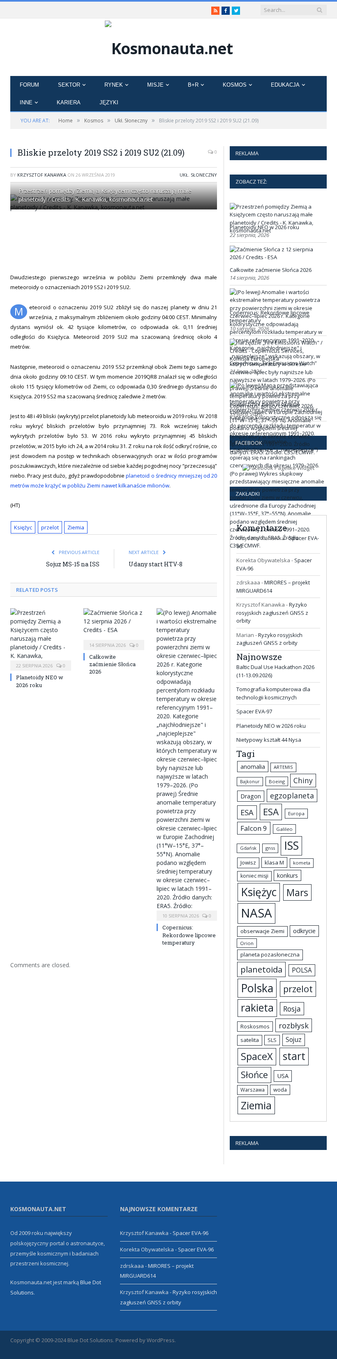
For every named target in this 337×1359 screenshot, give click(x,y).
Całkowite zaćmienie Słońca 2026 (112, 664)
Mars (297, 892)
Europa (296, 813)
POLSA (302, 970)
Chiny (303, 780)
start (294, 1056)
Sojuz (294, 1039)
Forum (29, 85)
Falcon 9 (253, 828)
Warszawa (252, 1089)
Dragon (250, 796)
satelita (249, 1040)
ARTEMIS (283, 767)
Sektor (69, 85)
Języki (108, 102)
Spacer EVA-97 (254, 711)
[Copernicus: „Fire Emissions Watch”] (277, 358)
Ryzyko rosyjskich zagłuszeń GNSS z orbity (272, 612)
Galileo (284, 829)
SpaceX (257, 1056)
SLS (272, 1040)
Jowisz (248, 862)
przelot (50, 527)
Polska (257, 988)
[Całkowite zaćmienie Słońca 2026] (113, 628)
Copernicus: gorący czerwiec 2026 (271, 405)
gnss (270, 848)
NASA (256, 913)
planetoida (261, 969)
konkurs (287, 875)
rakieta (257, 1007)
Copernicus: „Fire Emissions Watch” (273, 363)
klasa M (274, 862)
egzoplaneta (292, 795)
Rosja (292, 1009)
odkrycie (304, 931)
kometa (301, 863)
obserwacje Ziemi (262, 931)
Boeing (277, 781)
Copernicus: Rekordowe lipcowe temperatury (189, 935)
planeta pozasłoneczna (270, 954)
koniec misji (254, 875)
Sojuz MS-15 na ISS (72, 564)
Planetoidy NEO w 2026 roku (39, 681)
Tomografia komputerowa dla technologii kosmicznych (273, 693)
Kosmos (235, 85)
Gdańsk (248, 848)
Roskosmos (255, 1026)
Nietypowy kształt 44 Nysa (268, 739)
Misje (155, 85)
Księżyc (23, 527)
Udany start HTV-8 (155, 564)
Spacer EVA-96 (190, 1233)
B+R (193, 85)
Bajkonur (250, 781)
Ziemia (75, 527)
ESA (247, 812)
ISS (291, 845)
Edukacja (285, 85)
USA (283, 1076)
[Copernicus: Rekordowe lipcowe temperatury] (187, 763)
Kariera (69, 102)
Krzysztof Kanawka (41, 175)
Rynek (113, 85)
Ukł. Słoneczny (198, 175)
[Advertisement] (164, 241)
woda (280, 1089)
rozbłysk (294, 1025)
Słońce (254, 1075)
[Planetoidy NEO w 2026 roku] (40, 638)
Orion (247, 943)
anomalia (252, 766)
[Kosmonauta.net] (169, 46)
